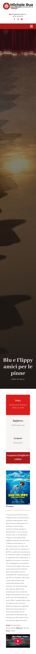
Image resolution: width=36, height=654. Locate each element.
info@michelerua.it (19, 14)
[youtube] (22, 19)
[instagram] (18, 19)
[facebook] (14, 19)
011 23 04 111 (19, 16)
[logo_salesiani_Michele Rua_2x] (18, 2)
